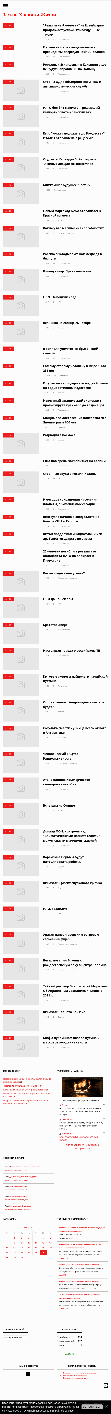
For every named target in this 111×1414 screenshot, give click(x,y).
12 (54, 263)
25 (36, 1252)
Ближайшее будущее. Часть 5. (67, 185)
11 (36, 1242)
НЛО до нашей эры (58, 599)
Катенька (27, 1209)
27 (50, 1252)
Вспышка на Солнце (59, 805)
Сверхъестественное (66, 233)
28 (54, 358)
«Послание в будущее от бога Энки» (21, 1085)
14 (7, 1247)
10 (55, 375)
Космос (61, 220)
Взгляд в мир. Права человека (67, 271)
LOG (25, 1190)
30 (22, 1257)
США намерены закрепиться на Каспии (74, 461)
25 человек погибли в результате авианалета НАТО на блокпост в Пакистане (69, 555)
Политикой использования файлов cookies (48, 1410)
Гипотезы (61, 427)
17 (29, 1247)
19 (43, 1247)
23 (22, 1252)
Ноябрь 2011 (28, 1227)
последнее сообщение (13, 1170)
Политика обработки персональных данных (80, 1373)
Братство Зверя (55, 625)
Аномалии (64, 375)
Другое (61, 866)
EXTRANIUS (63, 1258)
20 (50, 1247)
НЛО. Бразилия (55, 909)
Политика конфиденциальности (75, 1378)
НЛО (60, 302)
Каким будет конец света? (64, 573)
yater (26, 1180)
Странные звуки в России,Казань (69, 474)
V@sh (70, 1238)
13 (50, 1242)
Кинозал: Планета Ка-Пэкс (64, 1012)
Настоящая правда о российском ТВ (71, 650)
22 (14, 1252)
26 (43, 1252)
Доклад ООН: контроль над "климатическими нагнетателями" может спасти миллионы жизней (71, 835)
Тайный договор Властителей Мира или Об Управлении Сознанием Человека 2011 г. (75, 990)
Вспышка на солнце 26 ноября (67, 323)
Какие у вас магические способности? (73, 228)
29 (14, 1257)
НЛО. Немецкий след (59, 297)
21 (7, 1252)
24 (29, 1252)
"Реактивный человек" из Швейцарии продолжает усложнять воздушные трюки (73, 29)
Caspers (69, 1353)
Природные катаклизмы (67, 578)
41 (54, 57)
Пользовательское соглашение (75, 1375)
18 (36, 1247)
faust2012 (62, 1275)
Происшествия (63, 39)
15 (14, 1247)
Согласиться (92, 1407)
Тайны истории (60, 190)
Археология (62, 686)
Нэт (25, 1170)
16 (54, 478)
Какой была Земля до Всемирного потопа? (24, 1089)
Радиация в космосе (59, 435)
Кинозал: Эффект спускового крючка (72, 883)
